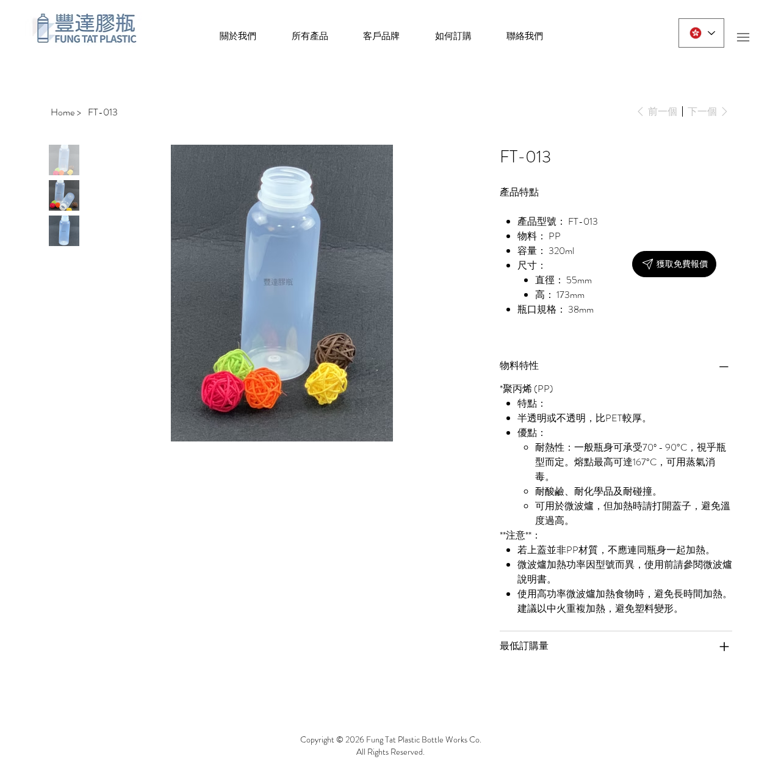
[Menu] (743, 37)
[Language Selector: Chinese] (701, 33)
